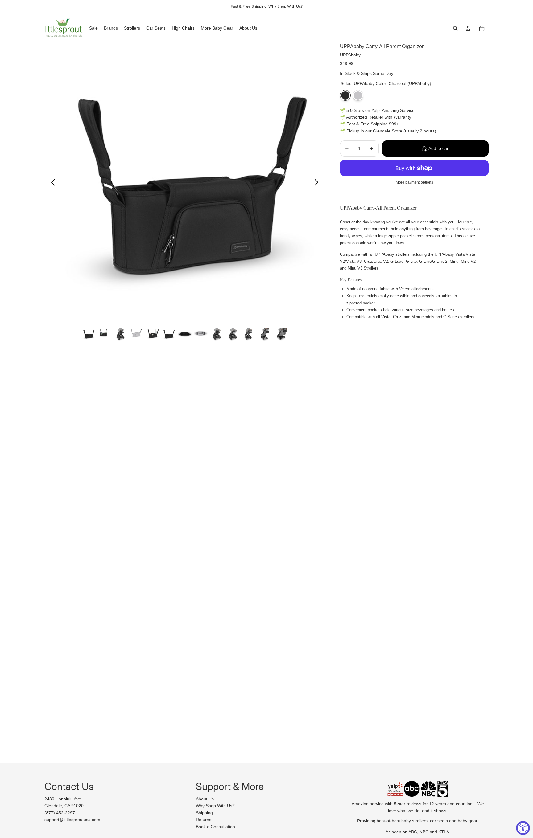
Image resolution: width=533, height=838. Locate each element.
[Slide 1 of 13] (88, 334)
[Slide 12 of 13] (265, 334)
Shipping (204, 812)
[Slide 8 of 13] (201, 334)
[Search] (455, 28)
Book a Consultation (215, 826)
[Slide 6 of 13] (169, 334)
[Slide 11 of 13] (249, 334)
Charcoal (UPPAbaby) (345, 95)
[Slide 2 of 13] (104, 334)
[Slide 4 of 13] (136, 334)
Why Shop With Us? (215, 805)
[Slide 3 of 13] (120, 334)
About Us (205, 798)
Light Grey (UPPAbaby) (358, 95)
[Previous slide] (51, 183)
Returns (203, 819)
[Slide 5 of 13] (152, 334)
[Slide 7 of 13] (185, 334)
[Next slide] (318, 183)
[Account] (468, 28)
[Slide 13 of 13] (281, 334)
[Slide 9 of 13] (217, 334)
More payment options (414, 182)
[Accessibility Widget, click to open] (523, 828)
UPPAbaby (350, 55)
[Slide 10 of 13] (233, 334)
